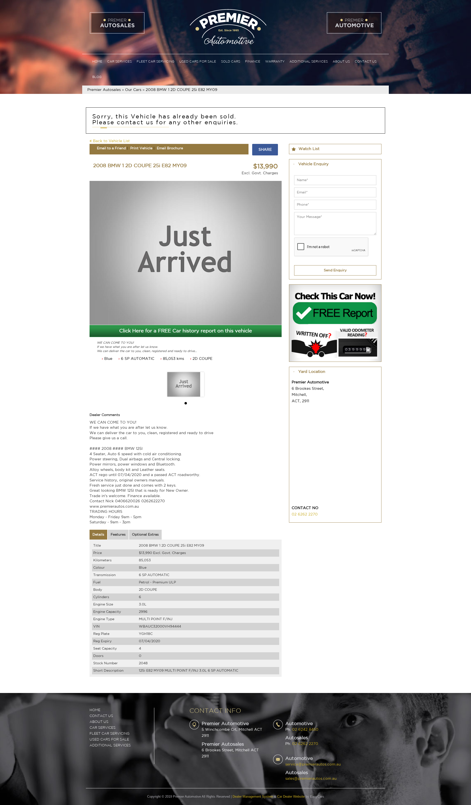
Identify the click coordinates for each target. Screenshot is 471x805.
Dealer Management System (253, 796)
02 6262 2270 (305, 514)
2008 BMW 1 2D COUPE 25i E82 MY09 (181, 89)
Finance (252, 61)
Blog (97, 77)
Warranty (275, 61)
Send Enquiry (335, 270)
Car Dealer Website (291, 796)
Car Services (119, 61)
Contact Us (366, 61)
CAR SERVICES (103, 727)
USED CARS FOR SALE (109, 739)
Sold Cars (230, 61)
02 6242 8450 (305, 729)
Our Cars (133, 89)
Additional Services (308, 61)
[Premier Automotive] (227, 26)
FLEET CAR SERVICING (110, 733)
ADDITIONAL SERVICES (110, 745)
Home (97, 61)
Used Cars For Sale (197, 61)
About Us (341, 61)
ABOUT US (99, 721)
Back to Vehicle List (111, 141)
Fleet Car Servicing (155, 61)
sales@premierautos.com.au (311, 778)
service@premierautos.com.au (313, 764)
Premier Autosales (104, 89)
